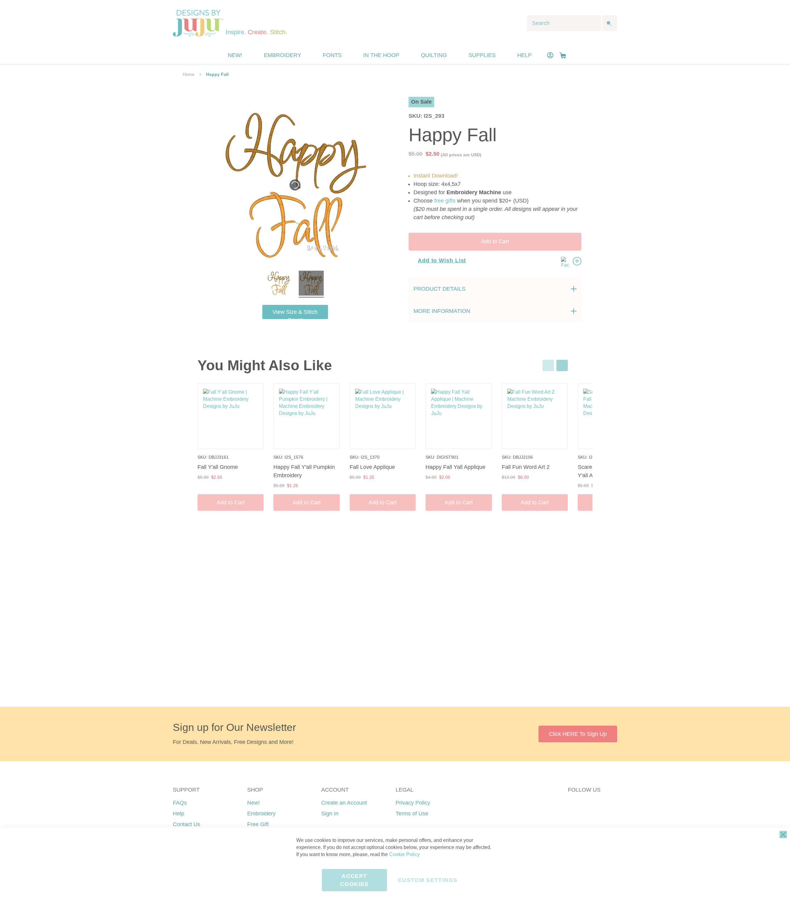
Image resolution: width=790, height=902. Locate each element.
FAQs (180, 803)
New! (253, 803)
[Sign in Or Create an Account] (550, 55)
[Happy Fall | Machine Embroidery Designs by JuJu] (278, 284)
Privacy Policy (413, 803)
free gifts (444, 201)
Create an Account (344, 803)
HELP (524, 55)
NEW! (235, 55)
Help (178, 813)
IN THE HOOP (381, 55)
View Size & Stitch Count (295, 314)
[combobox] (564, 23)
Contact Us (186, 824)
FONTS (332, 55)
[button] (563, 55)
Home (188, 74)
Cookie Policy (404, 854)
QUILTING (434, 55)
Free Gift (258, 824)
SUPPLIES (482, 55)
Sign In (330, 813)
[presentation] (562, 365)
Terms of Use (412, 813)
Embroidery (261, 813)
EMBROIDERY (282, 55)
